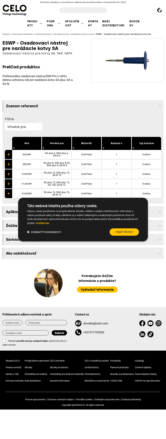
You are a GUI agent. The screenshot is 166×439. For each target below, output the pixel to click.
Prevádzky (115, 360)
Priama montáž (13, 367)
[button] (44, 232)
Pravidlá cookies (84, 399)
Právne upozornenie (35, 399)
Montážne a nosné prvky (97, 380)
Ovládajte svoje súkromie (106, 399)
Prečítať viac (42, 223)
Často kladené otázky (146, 374)
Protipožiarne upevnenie (37, 360)
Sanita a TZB (12, 374)
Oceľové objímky (143, 367)
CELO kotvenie (57, 360)
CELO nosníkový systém (97, 360)
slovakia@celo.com (95, 323)
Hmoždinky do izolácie (36, 374)
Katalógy (139, 360)
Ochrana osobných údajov (60, 399)
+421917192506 (93, 332)
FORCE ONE (116, 380)
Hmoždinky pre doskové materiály (67, 374)
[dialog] (83, 219)
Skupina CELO (13, 360)
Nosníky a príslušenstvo (122, 374)
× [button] (142, 201)
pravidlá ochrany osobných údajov (32, 341)
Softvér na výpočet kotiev (147, 380)
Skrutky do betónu (59, 367)
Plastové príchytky (119, 367)
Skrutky (28, 367)
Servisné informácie (60, 380)
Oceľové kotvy (92, 367)
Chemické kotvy (92, 374)
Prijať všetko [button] (124, 231)
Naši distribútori (33, 380)
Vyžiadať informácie (97, 290)
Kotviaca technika (15, 380)
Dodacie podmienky (131, 399)
